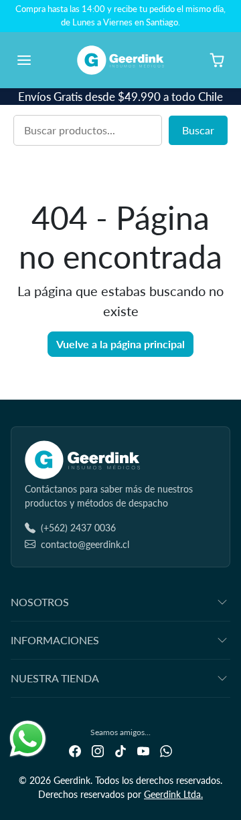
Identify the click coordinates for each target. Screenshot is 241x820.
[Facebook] (75, 750)
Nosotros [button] (40, 601)
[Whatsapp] (166, 750)
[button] (37, 60)
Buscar (198, 130)
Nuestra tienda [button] (55, 678)
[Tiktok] (120, 750)
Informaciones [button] (55, 640)
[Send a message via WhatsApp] (28, 739)
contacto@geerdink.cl (85, 544)
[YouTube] (143, 750)
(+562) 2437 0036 (78, 527)
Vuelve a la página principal (120, 343)
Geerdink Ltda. (173, 794)
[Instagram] (97, 750)
